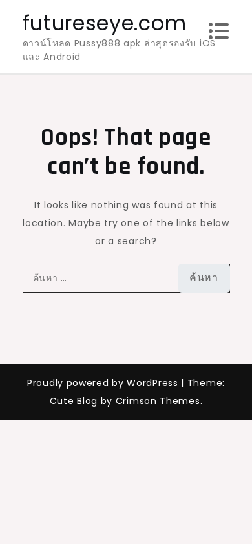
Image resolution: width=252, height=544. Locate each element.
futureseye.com (105, 22)
